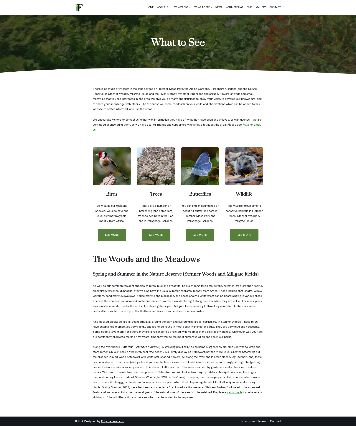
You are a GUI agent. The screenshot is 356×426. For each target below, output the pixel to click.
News (218, 7)
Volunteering (234, 7)
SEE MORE (112, 235)
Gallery (261, 7)
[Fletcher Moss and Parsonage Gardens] (79, 7)
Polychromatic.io (112, 421)
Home (150, 7)
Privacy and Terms (253, 421)
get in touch (234, 392)
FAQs (250, 7)
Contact (275, 7)
